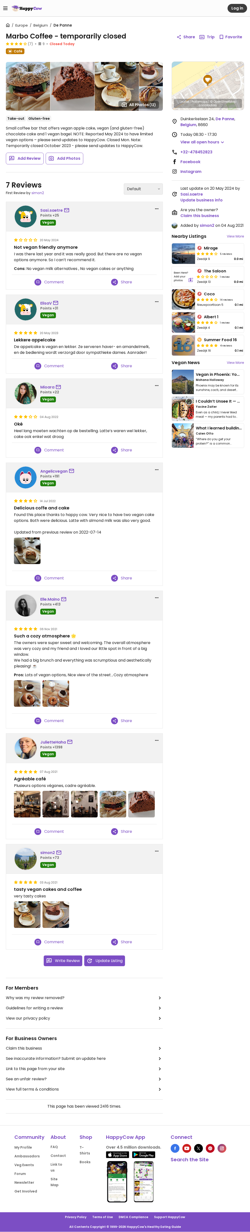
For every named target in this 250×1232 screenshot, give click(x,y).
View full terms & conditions (32, 1089)
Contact (58, 1155)
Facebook (190, 162)
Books (85, 1162)
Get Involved (25, 1191)
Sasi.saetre (51, 210)
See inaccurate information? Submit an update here (56, 1058)
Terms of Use (102, 1217)
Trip (211, 37)
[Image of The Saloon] (183, 276)
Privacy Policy (75, 1217)
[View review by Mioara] (25, 393)
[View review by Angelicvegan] (25, 477)
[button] (207, 80)
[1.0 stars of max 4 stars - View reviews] (207, 276)
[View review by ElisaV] (25, 309)
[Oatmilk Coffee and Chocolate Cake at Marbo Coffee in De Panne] (55, 693)
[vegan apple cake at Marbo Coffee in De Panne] (27, 914)
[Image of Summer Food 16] (183, 345)
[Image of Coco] (183, 299)
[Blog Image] (183, 382)
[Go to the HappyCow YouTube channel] (186, 1148)
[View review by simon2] (25, 859)
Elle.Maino (50, 599)
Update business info (201, 200)
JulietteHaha (53, 742)
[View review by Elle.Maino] (25, 605)
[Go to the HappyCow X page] (198, 1148)
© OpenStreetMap (223, 101)
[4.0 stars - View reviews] (16, 43)
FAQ (54, 1146)
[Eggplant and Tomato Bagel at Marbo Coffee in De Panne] (27, 693)
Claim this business (24, 1048)
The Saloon (215, 271)
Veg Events (24, 1164)
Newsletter (24, 1182)
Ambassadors (27, 1156)
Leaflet (184, 101)
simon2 (37, 192)
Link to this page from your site (35, 1069)
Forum (20, 1173)
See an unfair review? (26, 1079)
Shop (86, 1137)
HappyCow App (125, 1137)
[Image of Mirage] (183, 253)
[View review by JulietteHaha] (25, 748)
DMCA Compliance (133, 1217)
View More (235, 236)
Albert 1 (211, 317)
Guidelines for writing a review (34, 1008)
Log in (237, 8)
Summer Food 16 (220, 340)
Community (29, 1137)
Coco (209, 294)
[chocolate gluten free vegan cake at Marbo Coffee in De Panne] (55, 914)
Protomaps (199, 101)
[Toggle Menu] (5, 8)
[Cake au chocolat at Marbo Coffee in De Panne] (141, 804)
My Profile (23, 1147)
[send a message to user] (68, 210)
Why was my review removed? (35, 998)
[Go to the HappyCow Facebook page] (175, 1148)
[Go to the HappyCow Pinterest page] (210, 1148)
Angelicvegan (54, 471)
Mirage (211, 248)
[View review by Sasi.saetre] (25, 216)
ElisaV (46, 303)
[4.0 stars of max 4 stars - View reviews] (207, 253)
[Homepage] (27, 8)
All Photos (142, 105)
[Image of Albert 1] (183, 322)
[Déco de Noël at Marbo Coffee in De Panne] (27, 804)
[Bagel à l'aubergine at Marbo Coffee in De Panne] (113, 804)
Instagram (190, 171)
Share (189, 37)
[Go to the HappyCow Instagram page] (222, 1148)
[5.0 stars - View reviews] (207, 345)
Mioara (47, 387)
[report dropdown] (157, 209)
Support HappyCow (169, 1217)
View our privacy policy (28, 1018)
